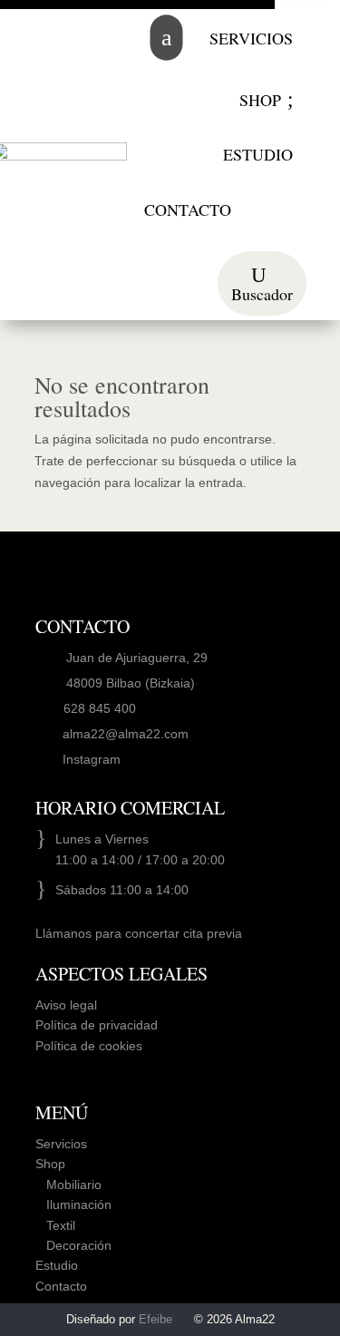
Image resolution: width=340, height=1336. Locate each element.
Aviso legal (66, 1005)
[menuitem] (251, 38)
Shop (50, 1163)
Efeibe (155, 1319)
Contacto (61, 1286)
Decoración (73, 1245)
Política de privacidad (96, 1025)
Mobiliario (68, 1184)
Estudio (56, 1265)
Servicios (61, 1143)
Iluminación (73, 1204)
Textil (55, 1225)
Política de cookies (88, 1046)
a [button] (165, 37)
